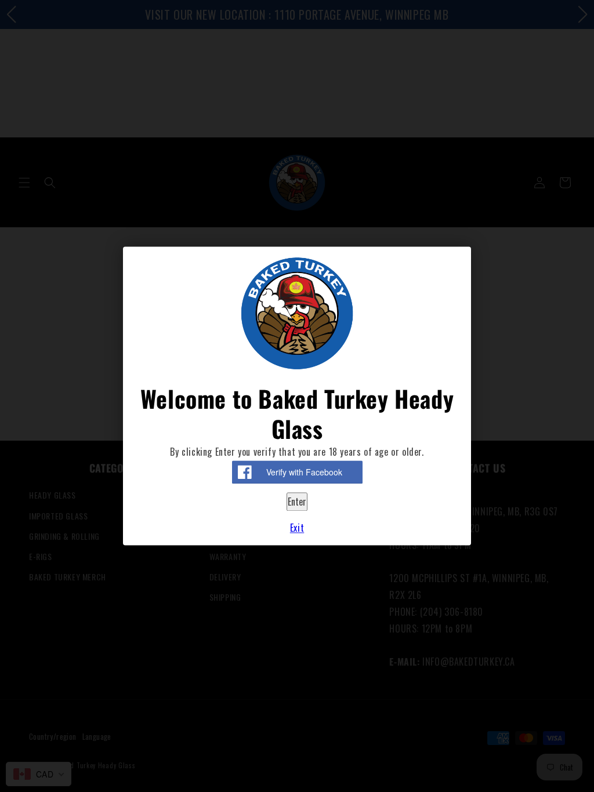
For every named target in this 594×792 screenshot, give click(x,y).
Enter (297, 501)
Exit (297, 528)
